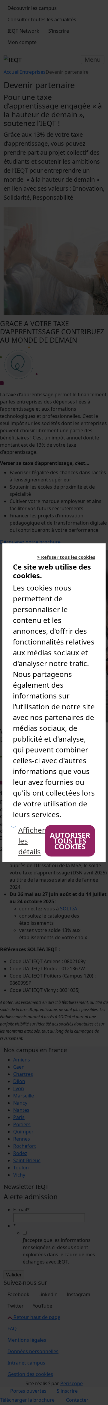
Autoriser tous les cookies (70, 841)
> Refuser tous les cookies (66, 557)
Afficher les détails (31, 840)
